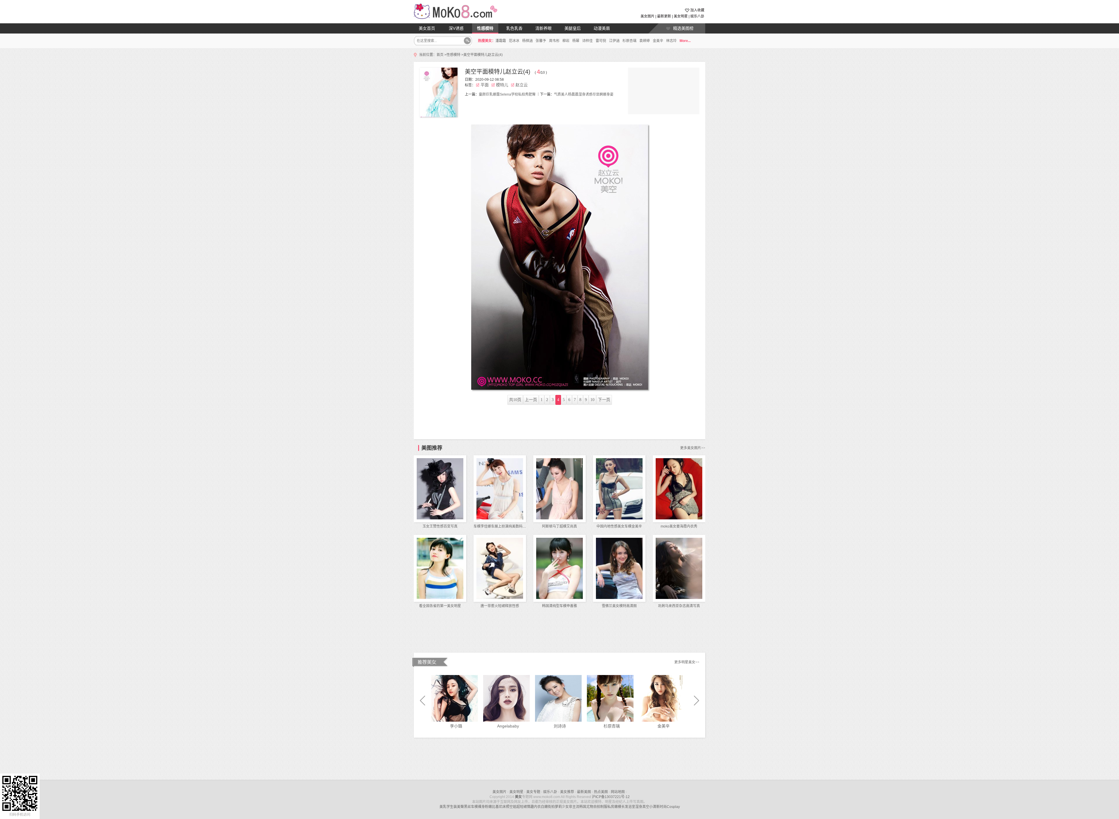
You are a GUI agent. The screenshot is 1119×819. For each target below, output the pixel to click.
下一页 (604, 400)
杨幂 (575, 41)
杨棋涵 (527, 41)
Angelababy (508, 726)
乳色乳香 (514, 28)
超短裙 (521, 807)
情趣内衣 (534, 807)
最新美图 (584, 792)
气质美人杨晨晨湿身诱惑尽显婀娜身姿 (583, 94)
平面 (485, 84)
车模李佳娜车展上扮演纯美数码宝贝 (501, 526)
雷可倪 (601, 41)
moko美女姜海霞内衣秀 (679, 526)
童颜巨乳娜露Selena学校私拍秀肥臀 (507, 94)
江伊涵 (614, 41)
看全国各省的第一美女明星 (440, 606)
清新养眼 (543, 28)
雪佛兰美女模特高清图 (619, 606)
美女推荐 (567, 792)
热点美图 (601, 792)
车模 (474, 807)
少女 (565, 807)
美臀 (460, 807)
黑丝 (467, 807)
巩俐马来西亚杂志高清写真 (679, 606)
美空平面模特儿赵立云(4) (483, 55)
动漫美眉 (602, 28)
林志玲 (671, 41)
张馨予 (541, 41)
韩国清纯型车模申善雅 (559, 606)
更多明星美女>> (686, 662)
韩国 (582, 807)
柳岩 (565, 41)
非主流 (574, 807)
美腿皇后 (572, 28)
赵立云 (521, 84)
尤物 (589, 807)
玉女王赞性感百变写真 (440, 526)
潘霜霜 (500, 41)
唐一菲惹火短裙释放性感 (500, 606)
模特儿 (502, 84)
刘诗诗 (560, 726)
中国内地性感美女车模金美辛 (619, 526)
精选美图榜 (683, 28)
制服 (603, 807)
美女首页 (427, 28)
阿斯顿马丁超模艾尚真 (559, 526)
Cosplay (673, 807)
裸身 (481, 807)
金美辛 (658, 41)
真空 (645, 807)
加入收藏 (697, 10)
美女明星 (681, 16)
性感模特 (485, 28)
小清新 (654, 807)
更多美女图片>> (692, 448)
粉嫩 (488, 807)
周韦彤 (554, 41)
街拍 (551, 807)
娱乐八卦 (697, 16)
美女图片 (647, 16)
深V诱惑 (456, 28)
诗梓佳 (587, 41)
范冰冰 (514, 41)
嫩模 (617, 807)
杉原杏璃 (629, 41)
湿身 (638, 807)
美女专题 (533, 792)
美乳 (442, 807)
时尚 (663, 807)
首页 (440, 55)
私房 (610, 807)
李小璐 (456, 726)
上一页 (531, 400)
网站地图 (618, 792)
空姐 (512, 807)
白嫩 (544, 807)
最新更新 (664, 16)
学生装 (451, 807)
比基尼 (497, 807)
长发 (624, 807)
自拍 (596, 807)
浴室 (631, 807)
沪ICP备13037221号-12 (611, 797)
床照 (505, 807)
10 (592, 400)
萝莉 (558, 807)
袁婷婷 (644, 41)
